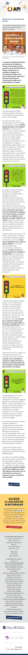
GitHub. (17, 517)
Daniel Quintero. (7, 453)
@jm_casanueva (14, 540)
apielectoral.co (19, 511)
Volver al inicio (14, 484)
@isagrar (14, 544)
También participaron (14, 617)
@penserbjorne (14, 556)
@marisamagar (14, 548)
